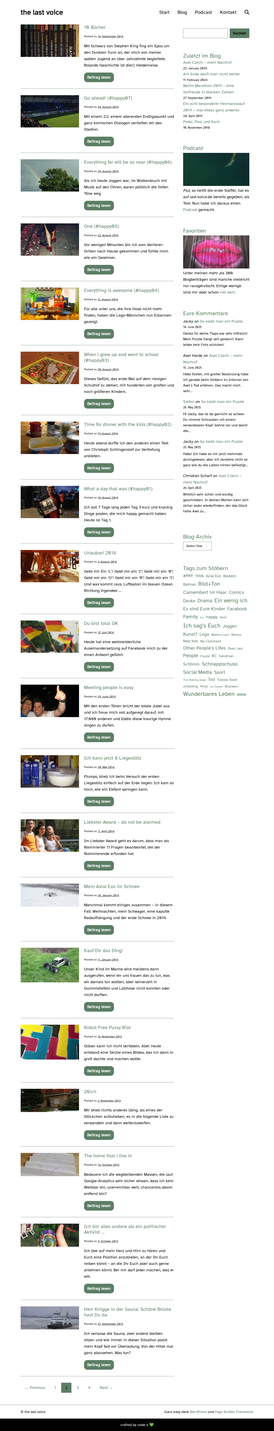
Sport (219, 672)
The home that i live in (108, 1156)
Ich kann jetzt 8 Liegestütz (112, 758)
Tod (211, 679)
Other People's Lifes (204, 648)
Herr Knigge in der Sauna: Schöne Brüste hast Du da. (127, 1312)
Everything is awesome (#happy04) (121, 290)
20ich (90, 1092)
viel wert (227, 292)
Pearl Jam (235, 648)
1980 (199, 576)
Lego (204, 634)
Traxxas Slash (227, 680)
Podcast (203, 12)
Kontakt (228, 12)
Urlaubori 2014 (100, 553)
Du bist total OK (101, 623)
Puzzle (205, 656)
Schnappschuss (219, 664)
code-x (142, 1425)
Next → (106, 1387)
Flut (202, 617)
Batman (189, 584)
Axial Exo (213, 576)
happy (211, 617)
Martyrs (236, 635)
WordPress (198, 1412)
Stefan (188, 401)
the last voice (42, 12)
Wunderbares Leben (209, 694)
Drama (205, 600)
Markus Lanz (220, 635)
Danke (189, 600)
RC (214, 656)
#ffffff (188, 576)
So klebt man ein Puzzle (221, 321)
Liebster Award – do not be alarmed (122, 822)
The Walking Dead (194, 680)
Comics (236, 592)
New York (190, 641)
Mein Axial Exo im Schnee (111, 886)
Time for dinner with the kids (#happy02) (127, 424)
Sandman (226, 656)
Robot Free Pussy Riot (107, 1027)
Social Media (197, 672)
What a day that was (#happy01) (118, 489)
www (241, 694)
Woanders (231, 686)
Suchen (239, 33)
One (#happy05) (101, 226)
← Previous (35, 1387)
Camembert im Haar (205, 592)
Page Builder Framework (234, 1412)
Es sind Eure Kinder (204, 609)
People (190, 656)
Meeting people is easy (108, 687)
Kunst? (190, 634)
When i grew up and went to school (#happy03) (121, 357)
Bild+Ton (209, 583)
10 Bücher (95, 27)
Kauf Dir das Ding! (103, 951)
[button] (247, 12)
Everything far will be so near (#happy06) (128, 162)
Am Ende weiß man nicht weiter (211, 74)
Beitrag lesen (99, 78)
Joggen (230, 626)
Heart (223, 617)
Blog (182, 12)
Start (164, 12)
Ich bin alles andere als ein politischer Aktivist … (125, 1229)
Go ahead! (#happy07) (108, 98)
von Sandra (216, 686)
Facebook (237, 609)
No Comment (210, 641)
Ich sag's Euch (201, 625)
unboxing (190, 686)
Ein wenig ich (230, 600)
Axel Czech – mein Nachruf (207, 62)
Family (190, 616)
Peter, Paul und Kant (201, 121)
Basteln (229, 575)
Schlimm (191, 664)
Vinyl (204, 686)
